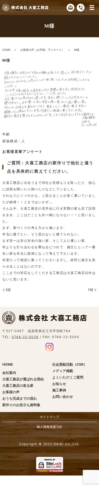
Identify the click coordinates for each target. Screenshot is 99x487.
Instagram (49, 347)
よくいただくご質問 (67, 377)
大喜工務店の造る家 (17, 385)
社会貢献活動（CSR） (69, 364)
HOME (6, 49)
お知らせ (59, 384)
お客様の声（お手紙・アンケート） (42, 49)
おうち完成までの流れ (19, 398)
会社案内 (9, 372)
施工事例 (59, 390)
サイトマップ (49, 417)
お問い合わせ (62, 396)
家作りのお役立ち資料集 (21, 405)
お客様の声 (11, 392)
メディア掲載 (62, 371)
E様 (8, 290)
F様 (90, 290)
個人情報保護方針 (49, 427)
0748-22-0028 (25, 337)
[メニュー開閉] (92, 7)
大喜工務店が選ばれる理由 (23, 379)
